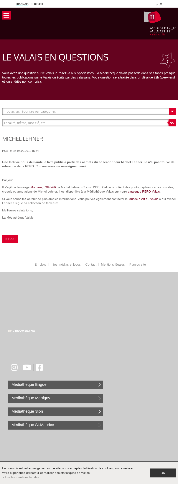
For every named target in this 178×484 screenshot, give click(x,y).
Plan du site (137, 264)
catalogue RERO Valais (144, 191)
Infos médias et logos (66, 264)
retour (10, 239)
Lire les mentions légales (22, 477)
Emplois (40, 264)
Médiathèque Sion (27, 411)
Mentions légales (113, 264)
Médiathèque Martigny (31, 398)
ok (163, 472)
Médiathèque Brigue (29, 384)
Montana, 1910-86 (43, 187)
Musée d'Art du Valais (143, 199)
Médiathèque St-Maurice (33, 425)
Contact (90, 264)
